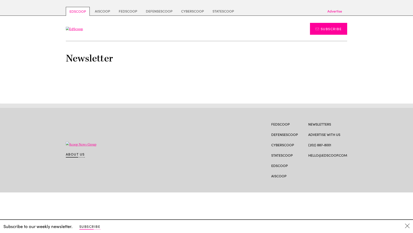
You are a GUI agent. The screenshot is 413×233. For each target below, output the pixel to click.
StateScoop (223, 11)
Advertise (334, 11)
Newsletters (319, 124)
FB (310, 165)
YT (342, 165)
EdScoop (77, 11)
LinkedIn (327, 165)
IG (334, 165)
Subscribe (331, 29)
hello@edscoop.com (327, 155)
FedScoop (128, 11)
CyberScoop (192, 11)
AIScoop (102, 11)
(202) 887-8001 (319, 145)
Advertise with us (324, 134)
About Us (75, 154)
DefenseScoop (159, 11)
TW (318, 165)
